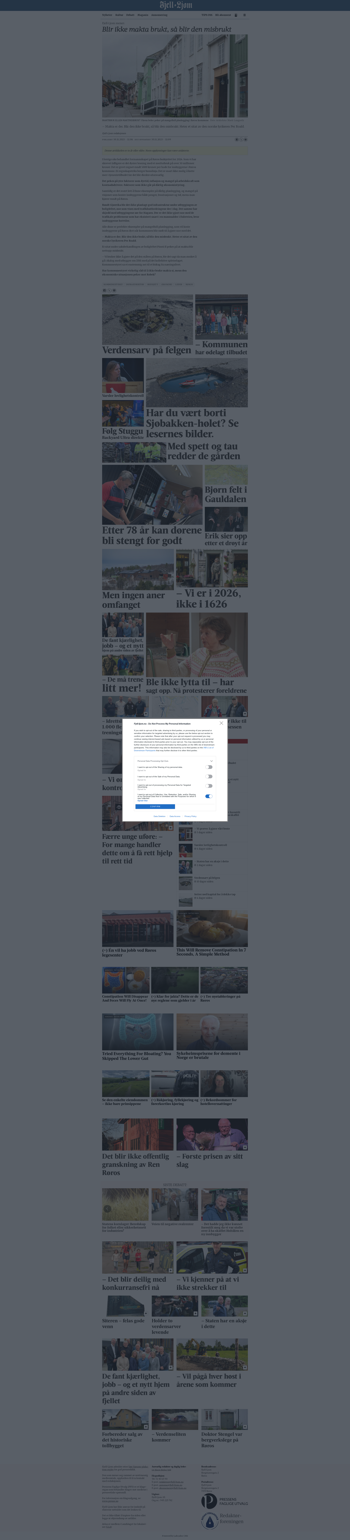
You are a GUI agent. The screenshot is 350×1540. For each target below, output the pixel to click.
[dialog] (175, 770)
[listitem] (175, 761)
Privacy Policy (190, 816)
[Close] (222, 724)
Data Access (175, 816)
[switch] (208, 767)
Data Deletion (159, 816)
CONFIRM (155, 807)
